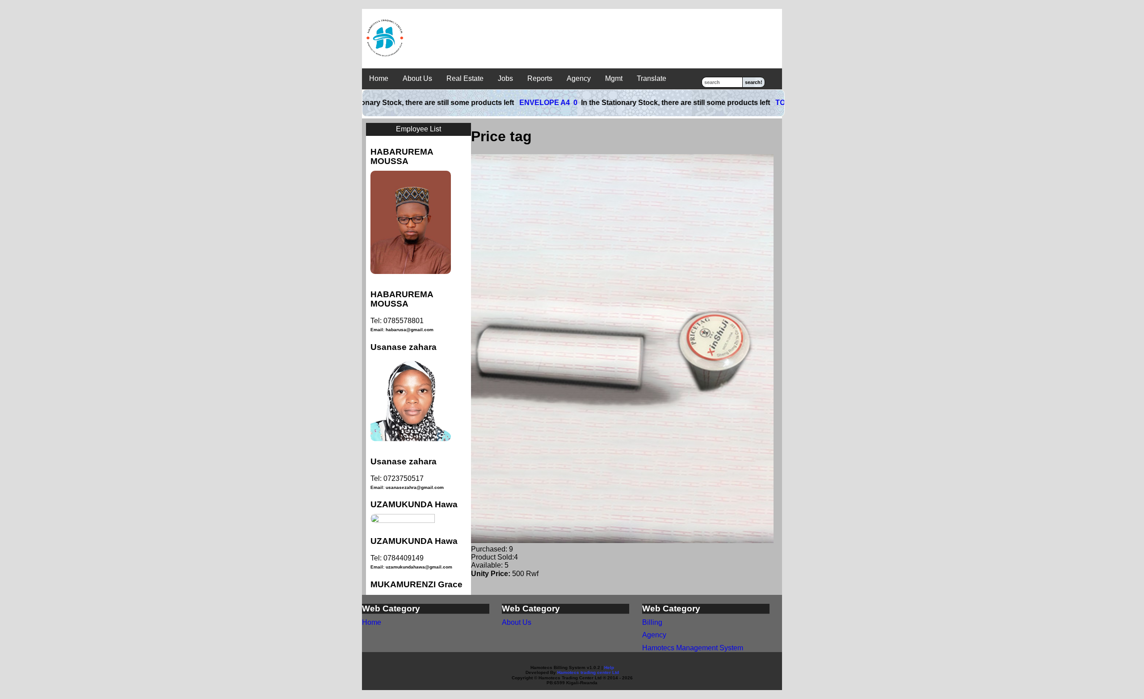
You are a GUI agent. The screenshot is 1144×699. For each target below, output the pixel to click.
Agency (579, 78)
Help (609, 667)
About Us (417, 78)
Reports (539, 78)
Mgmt (613, 78)
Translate (651, 78)
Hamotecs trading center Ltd (588, 672)
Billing (652, 622)
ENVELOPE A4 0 (519, 102)
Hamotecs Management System (692, 648)
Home (378, 78)
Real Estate (465, 78)
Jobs (505, 78)
